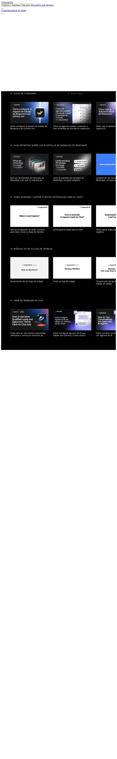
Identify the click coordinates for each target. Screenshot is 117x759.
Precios (34, 5)
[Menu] (2, 13)
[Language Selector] (2, 8)
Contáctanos (6, 10)
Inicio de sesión (19, 10)
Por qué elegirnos (46, 5)
